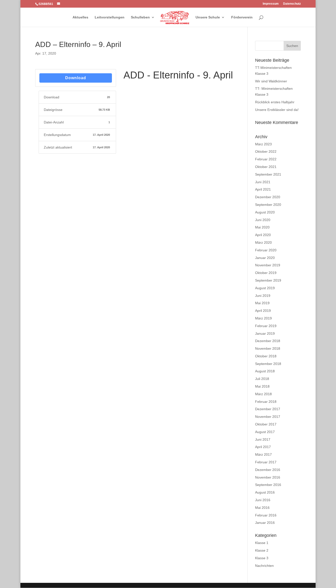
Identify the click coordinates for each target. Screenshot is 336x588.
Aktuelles (80, 17)
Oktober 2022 (265, 151)
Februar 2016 (265, 515)
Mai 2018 (262, 386)
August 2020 (265, 212)
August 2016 (265, 492)
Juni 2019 (262, 296)
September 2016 (268, 485)
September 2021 (268, 174)
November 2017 (267, 417)
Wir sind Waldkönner (271, 81)
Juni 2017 (262, 439)
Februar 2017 (265, 462)
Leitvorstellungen (109, 17)
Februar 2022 (265, 159)
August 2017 (265, 432)
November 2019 (267, 265)
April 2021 (263, 189)
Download (75, 78)
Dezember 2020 (267, 197)
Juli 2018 (262, 379)
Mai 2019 (262, 303)
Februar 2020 (265, 250)
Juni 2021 (262, 182)
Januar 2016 (265, 523)
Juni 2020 (262, 220)
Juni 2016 (262, 500)
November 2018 (267, 348)
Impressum (271, 3)
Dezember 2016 (267, 470)
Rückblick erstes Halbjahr (274, 102)
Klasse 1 (261, 543)
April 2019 (263, 311)
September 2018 (268, 364)
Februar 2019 (265, 326)
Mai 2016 (262, 508)
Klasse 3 (261, 558)
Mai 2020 (262, 227)
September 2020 (268, 205)
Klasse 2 (261, 550)
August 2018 (265, 371)
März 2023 (263, 144)
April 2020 (263, 235)
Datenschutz (292, 3)
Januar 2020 (265, 258)
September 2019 (268, 280)
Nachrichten (264, 566)
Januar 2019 (265, 333)
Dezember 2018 (267, 341)
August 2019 (265, 288)
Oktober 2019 (265, 273)
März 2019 (263, 318)
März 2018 (263, 394)
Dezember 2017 (267, 409)
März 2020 (263, 242)
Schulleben (140, 17)
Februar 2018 (265, 402)
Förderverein (242, 17)
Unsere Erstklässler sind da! (277, 110)
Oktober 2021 (265, 167)
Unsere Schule (208, 17)
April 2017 (263, 447)
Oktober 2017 (265, 424)
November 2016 (267, 477)
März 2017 (263, 454)
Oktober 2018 (265, 356)
